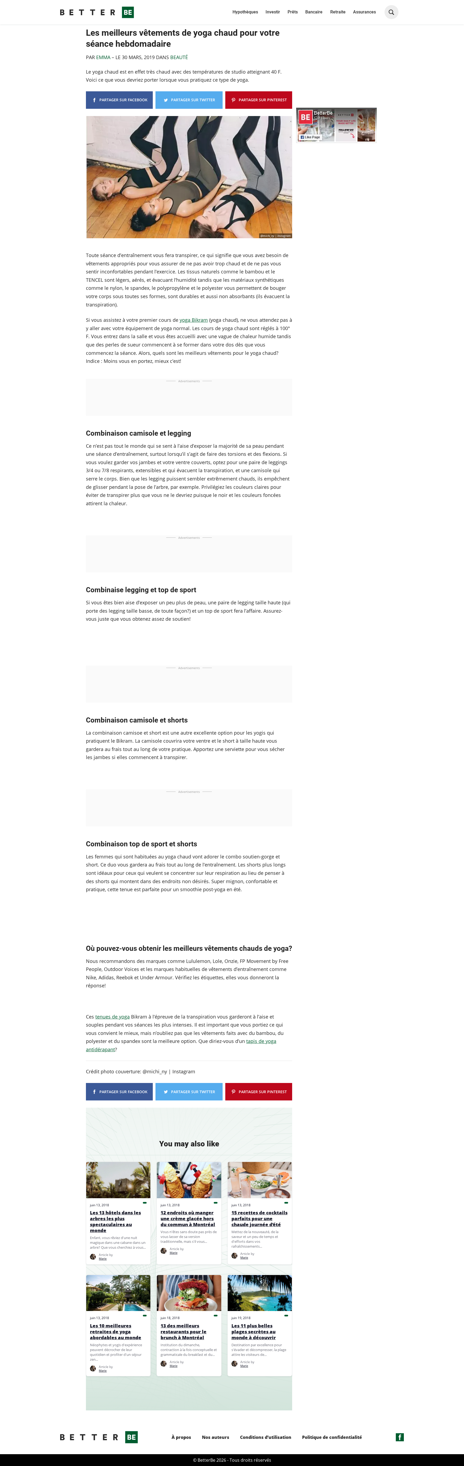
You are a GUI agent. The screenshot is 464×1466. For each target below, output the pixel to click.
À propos (181, 1437)
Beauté (179, 57)
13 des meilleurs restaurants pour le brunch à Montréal (183, 1332)
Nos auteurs (215, 1437)
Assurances (364, 12)
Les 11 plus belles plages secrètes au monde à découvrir (253, 1332)
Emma (104, 57)
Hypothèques (245, 12)
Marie (103, 1258)
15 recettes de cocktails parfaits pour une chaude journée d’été (259, 1218)
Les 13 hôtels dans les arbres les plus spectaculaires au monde (115, 1221)
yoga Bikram (194, 320)
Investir (273, 12)
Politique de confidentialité (332, 1437)
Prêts (293, 12)
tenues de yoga (112, 1016)
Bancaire (313, 12)
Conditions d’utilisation (265, 1437)
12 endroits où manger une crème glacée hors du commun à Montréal (188, 1218)
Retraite (338, 12)
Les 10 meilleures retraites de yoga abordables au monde (115, 1332)
